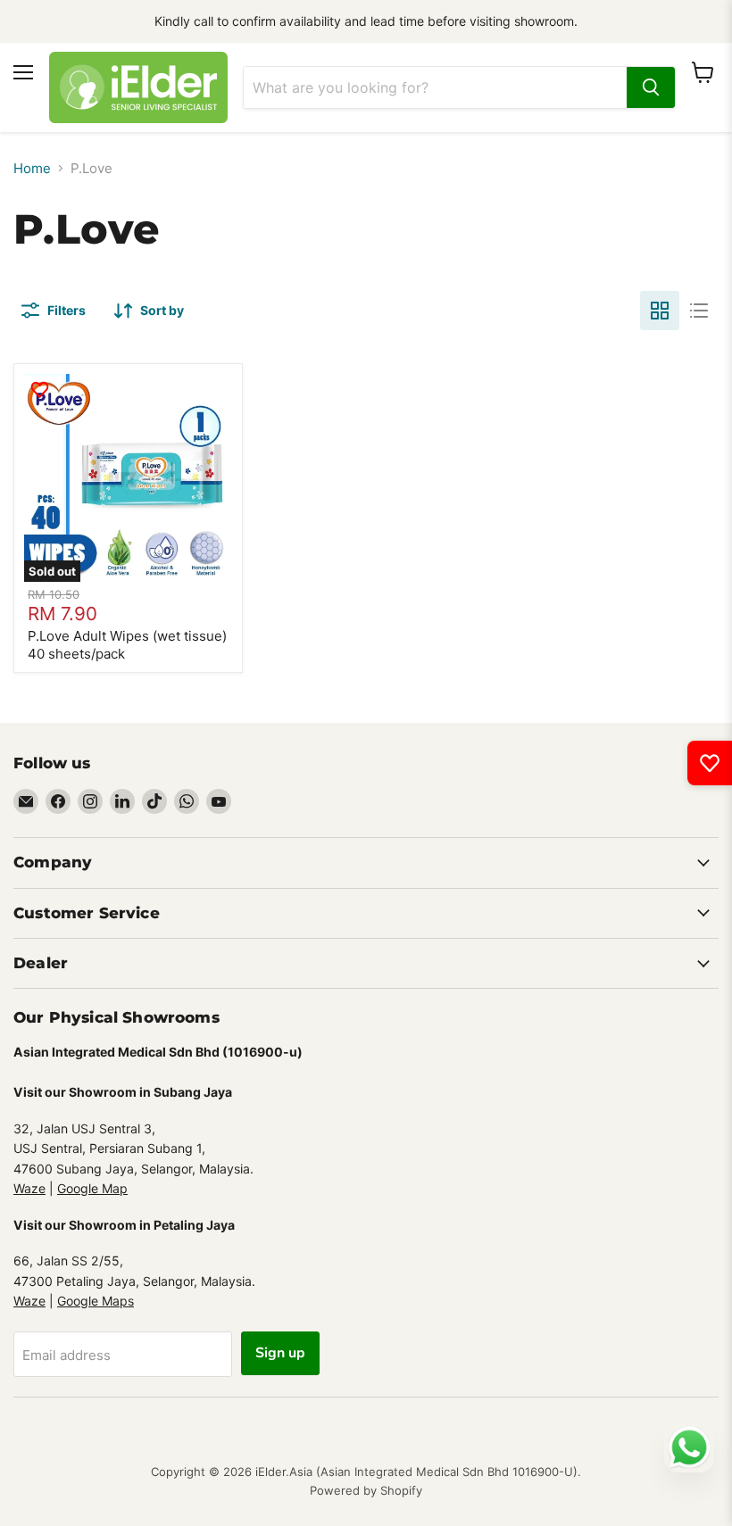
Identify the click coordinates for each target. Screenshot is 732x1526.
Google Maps (95, 1300)
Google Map (92, 1188)
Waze (29, 1188)
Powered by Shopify (366, 1490)
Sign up (280, 1353)
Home (32, 168)
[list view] (699, 310)
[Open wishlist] (709, 763)
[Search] (651, 87)
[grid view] (659, 310)
